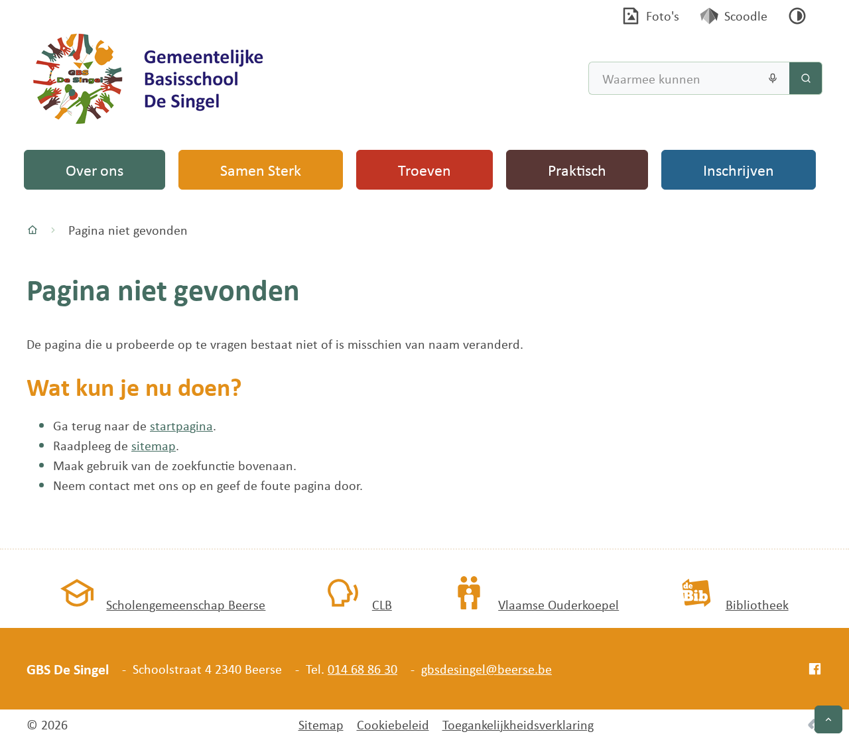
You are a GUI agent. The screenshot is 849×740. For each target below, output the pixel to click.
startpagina (181, 425)
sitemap (153, 445)
